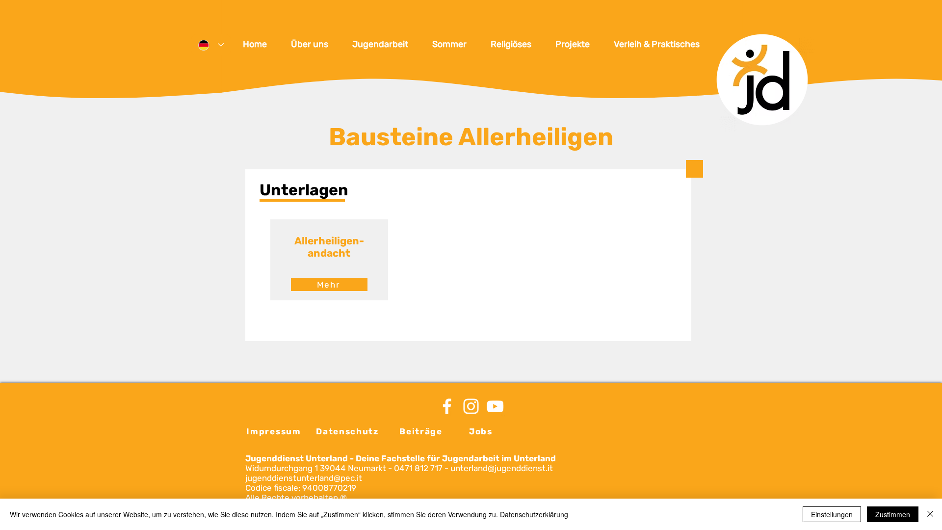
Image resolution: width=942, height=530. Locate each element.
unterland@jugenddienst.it (501, 468)
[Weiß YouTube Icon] (495, 406)
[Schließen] (930, 514)
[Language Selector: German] (211, 44)
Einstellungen (832, 514)
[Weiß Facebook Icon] (447, 406)
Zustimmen (892, 514)
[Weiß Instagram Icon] (471, 406)
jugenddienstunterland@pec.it (303, 478)
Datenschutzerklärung (534, 514)
